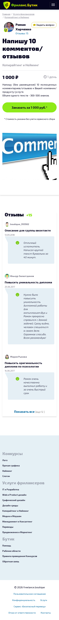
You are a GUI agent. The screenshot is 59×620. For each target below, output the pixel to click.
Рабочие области (11, 551)
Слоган (6, 476)
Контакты (46, 612)
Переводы (7, 526)
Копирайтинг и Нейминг (17, 17)
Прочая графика (11, 465)
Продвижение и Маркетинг (17, 532)
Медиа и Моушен (11, 516)
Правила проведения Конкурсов (19, 556)
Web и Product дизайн (14, 494)
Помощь (6, 545)
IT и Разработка (10, 489)
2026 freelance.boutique (31, 587)
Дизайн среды (10, 505)
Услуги (43, 600)
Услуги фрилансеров (23, 14)
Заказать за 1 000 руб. (29, 107)
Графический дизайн (13, 500)
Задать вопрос (45, 24)
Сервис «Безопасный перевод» (30, 606)
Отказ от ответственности (22, 612)
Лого (4, 460)
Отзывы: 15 (22, 33)
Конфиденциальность (23, 600)
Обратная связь (10, 561)
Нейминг (7, 471)
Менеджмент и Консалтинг (17, 521)
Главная (6, 14)
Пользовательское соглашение (30, 593)
